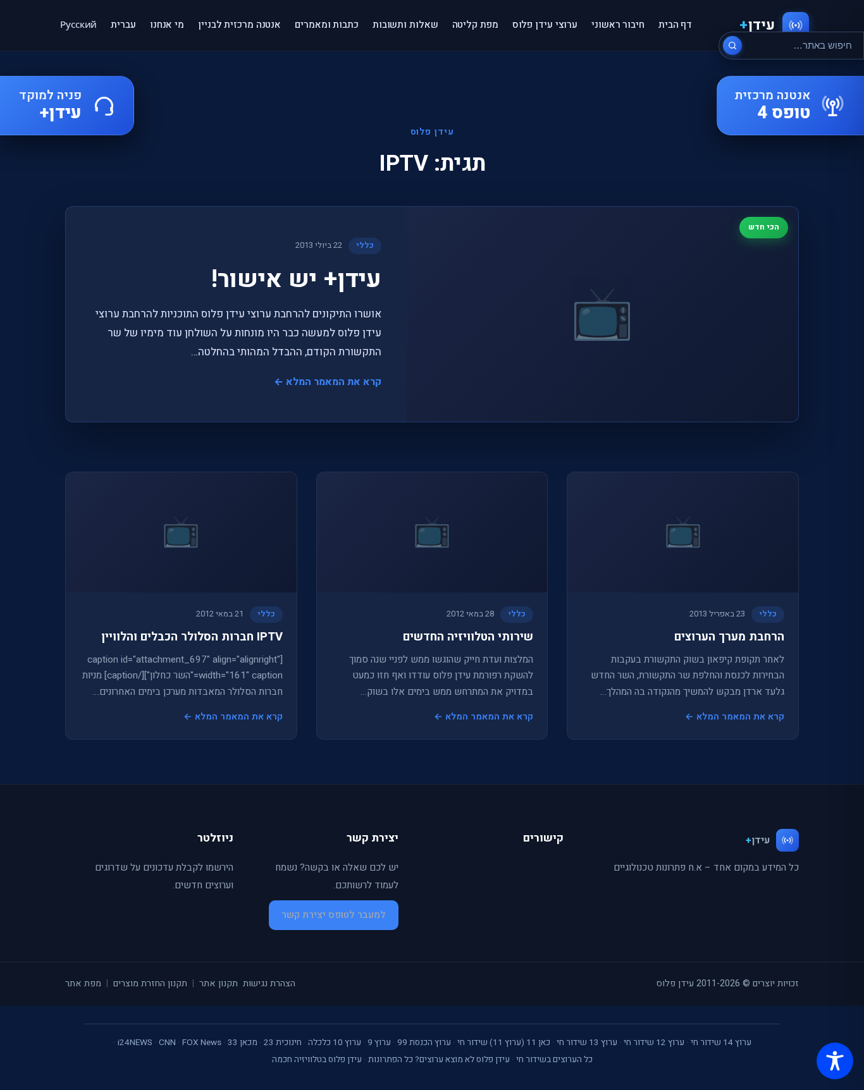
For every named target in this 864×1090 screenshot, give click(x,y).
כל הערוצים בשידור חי (554, 1059)
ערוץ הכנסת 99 (424, 1042)
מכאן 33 (242, 1042)
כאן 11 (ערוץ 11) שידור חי (503, 1042)
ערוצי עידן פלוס (545, 25)
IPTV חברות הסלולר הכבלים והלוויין (192, 637)
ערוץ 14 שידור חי (721, 1042)
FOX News (201, 1042)
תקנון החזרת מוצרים (150, 983)
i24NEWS (135, 1042)
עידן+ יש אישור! (296, 279)
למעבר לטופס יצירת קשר (333, 915)
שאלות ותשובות (405, 25)
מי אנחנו (167, 25)
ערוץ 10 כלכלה (334, 1042)
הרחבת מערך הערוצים (729, 637)
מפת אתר (83, 983)
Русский (78, 25)
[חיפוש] (732, 45)
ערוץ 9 (379, 1042)
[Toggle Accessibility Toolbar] (835, 1061)
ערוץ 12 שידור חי (654, 1042)
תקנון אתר (218, 983)
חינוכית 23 (283, 1042)
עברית (123, 25)
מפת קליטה (475, 25)
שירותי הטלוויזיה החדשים (468, 637)
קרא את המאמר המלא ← (327, 381)
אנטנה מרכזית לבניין (239, 25)
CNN (167, 1042)
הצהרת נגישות (269, 983)
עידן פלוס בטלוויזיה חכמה (317, 1059)
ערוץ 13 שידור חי (587, 1042)
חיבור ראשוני (618, 25)
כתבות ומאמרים (327, 25)
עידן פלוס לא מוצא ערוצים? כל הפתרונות (439, 1059)
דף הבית (675, 25)
